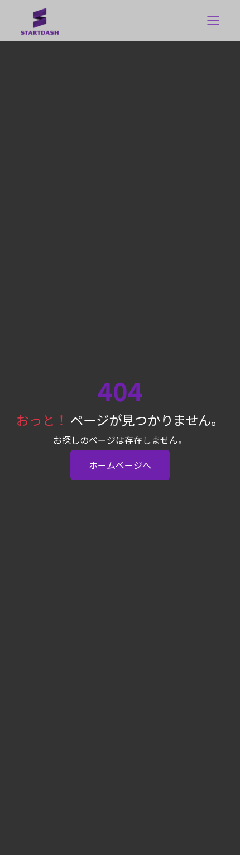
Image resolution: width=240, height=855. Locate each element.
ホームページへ (120, 465)
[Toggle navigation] (213, 21)
